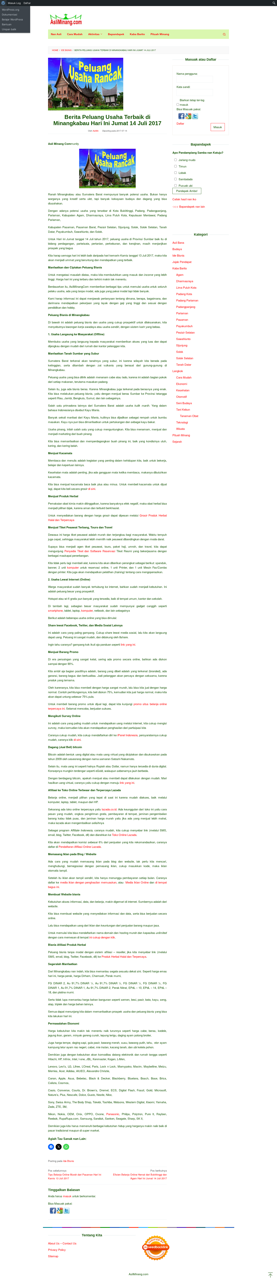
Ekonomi (181, 383)
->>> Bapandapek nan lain (188, 206)
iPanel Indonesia (127, 735)
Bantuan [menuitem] (6, 24)
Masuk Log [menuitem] (14, 3)
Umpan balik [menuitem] (9, 29)
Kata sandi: (183, 87)
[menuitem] (3, 3)
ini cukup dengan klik (102, 937)
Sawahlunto (183, 339)
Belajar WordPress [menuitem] (12, 19)
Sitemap (53, 1256)
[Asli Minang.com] (66, 19)
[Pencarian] (224, 34)
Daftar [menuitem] (27, 3)
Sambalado (186, 179)
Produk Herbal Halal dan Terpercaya (124, 956)
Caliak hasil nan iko (184, 199)
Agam (180, 274)
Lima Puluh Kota (186, 287)
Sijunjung (181, 345)
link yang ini (127, 783)
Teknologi (182, 422)
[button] (53, 1210)
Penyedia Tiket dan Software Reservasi (89, 551)
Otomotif (181, 396)
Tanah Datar (183, 364)
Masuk (217, 127)
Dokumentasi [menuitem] (9, 14)
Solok (179, 351)
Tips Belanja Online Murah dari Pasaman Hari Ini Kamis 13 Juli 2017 (74, 1174)
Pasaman (182, 319)
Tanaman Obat (189, 416)
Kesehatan (182, 390)
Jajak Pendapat (181, 262)
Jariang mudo (187, 160)
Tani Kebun (183, 409)
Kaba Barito (179, 268)
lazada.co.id (109, 809)
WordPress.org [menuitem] (10, 9)
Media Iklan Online (137, 882)
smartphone (55, 610)
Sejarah (177, 441)
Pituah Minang (181, 435)
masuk (67, 1196)
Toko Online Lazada (124, 835)
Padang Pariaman (187, 300)
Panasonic (112, 1114)
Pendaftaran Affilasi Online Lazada (80, 847)
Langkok (177, 371)
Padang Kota (184, 294)
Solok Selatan (184, 358)
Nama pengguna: (187, 73)
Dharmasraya (184, 281)
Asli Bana (178, 242)
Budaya (177, 249)
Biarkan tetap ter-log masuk (192, 102)
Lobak (182, 172)
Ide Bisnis (68, 1161)
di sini (91, 489)
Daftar (180, 123)
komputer (73, 567)
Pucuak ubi (185, 185)
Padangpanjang (185, 306)
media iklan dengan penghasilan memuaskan (88, 882)
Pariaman (182, 313)
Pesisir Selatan (185, 332)
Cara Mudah (183, 377)
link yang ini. (128, 644)
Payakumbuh (184, 326)
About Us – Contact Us (62, 1243)
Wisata (180, 428)
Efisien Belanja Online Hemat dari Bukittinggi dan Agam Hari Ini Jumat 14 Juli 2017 (140, 1174)
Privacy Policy (57, 1250)
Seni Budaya (184, 403)
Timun (182, 166)
